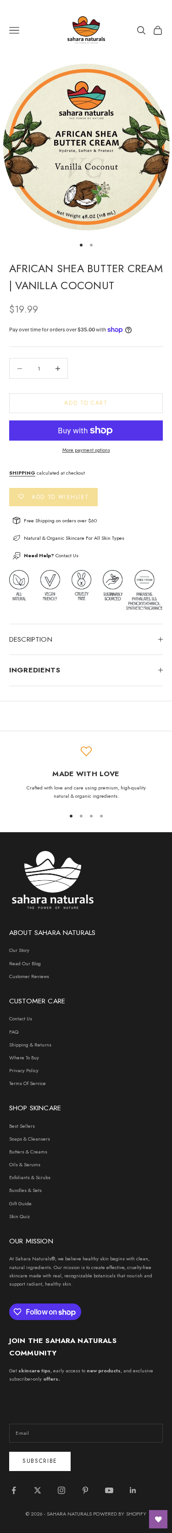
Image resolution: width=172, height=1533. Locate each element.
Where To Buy (24, 1057)
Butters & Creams (28, 1151)
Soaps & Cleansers (29, 1138)
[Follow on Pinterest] (85, 1490)
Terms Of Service (27, 1083)
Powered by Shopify (119, 1513)
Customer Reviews (29, 976)
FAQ (13, 1031)
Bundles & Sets (25, 1190)
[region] (86, 773)
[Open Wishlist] (158, 1519)
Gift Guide (20, 1203)
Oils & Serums (24, 1164)
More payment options (86, 449)
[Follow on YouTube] (109, 1490)
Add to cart (85, 403)
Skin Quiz (19, 1216)
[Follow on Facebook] (13, 1490)
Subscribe (39, 1461)
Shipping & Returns (30, 1044)
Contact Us (66, 555)
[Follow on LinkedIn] (133, 1490)
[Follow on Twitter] (37, 1490)
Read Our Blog (25, 963)
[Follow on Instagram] (61, 1490)
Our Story (19, 950)
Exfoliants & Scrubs (29, 1177)
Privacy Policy (24, 1070)
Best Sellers (22, 1126)
